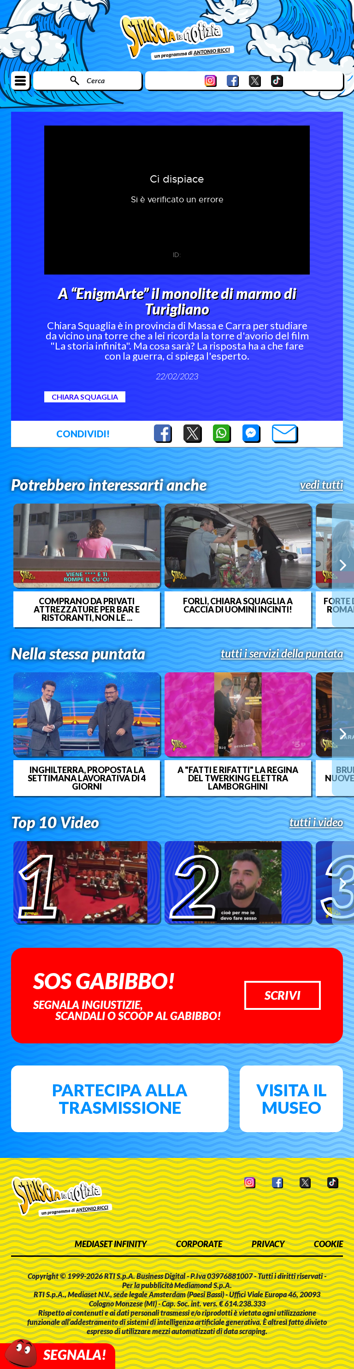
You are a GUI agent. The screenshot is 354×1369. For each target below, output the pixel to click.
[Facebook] (233, 80)
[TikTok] (277, 80)
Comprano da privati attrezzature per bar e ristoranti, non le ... (87, 609)
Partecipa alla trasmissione (120, 1098)
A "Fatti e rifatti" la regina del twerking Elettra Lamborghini (237, 778)
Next (343, 565)
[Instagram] (211, 80)
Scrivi (283, 995)
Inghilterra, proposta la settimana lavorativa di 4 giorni (87, 778)
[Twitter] (255, 80)
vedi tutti (321, 484)
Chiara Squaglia (85, 396)
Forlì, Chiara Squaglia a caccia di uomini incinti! (238, 605)
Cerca (96, 80)
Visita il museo (291, 1098)
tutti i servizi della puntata (282, 653)
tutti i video (316, 822)
